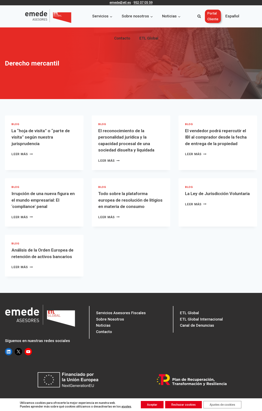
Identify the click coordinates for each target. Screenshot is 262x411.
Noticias (103, 325)
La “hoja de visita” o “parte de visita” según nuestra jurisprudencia (40, 137)
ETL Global (148, 38)
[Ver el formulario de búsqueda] (199, 16)
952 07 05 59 (142, 3)
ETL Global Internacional (201, 319)
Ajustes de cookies (222, 404)
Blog (15, 124)
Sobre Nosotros (110, 319)
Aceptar (152, 404)
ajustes (126, 406)
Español (232, 16)
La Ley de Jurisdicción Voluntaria (217, 193)
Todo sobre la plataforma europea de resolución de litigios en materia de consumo (130, 200)
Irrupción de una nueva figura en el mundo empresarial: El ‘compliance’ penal (43, 200)
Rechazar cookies (183, 404)
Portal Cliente (212, 16)
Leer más (22, 154)
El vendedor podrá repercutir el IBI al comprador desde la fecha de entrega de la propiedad (216, 137)
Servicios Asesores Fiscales (121, 313)
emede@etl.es (120, 3)
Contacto (122, 38)
